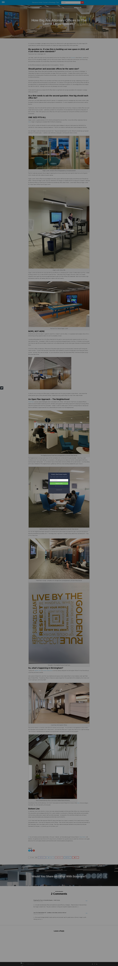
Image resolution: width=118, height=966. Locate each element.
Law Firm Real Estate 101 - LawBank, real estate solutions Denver (49, 912)
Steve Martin (83, 837)
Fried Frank (31, 401)
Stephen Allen (37, 670)
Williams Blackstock (47, 670)
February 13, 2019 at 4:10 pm (38, 901)
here (29, 121)
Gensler (73, 57)
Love (34, 857)
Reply (87, 900)
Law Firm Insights (59, 15)
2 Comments (63, 27)
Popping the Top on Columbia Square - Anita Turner (46, 900)
